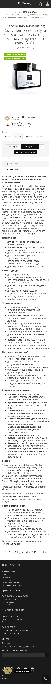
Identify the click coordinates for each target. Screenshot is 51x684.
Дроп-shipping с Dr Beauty (12, 585)
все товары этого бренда (20, 125)
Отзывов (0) (13, 169)
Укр (9, 643)
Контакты (6, 577)
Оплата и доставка (9, 580)
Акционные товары (10, 622)
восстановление (16, 541)
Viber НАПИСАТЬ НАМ (11, 633)
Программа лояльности (11, 590)
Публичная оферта (9, 569)
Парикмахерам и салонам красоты (16, 588)
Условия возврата (9, 571)
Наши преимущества (10, 582)
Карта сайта (7, 605)
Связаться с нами (9, 599)
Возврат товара (8, 602)
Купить (31, 146)
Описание (13, 163)
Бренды (5, 614)
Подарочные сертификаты (12, 616)
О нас (4, 574)
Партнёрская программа (12, 619)
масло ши (31, 541)
